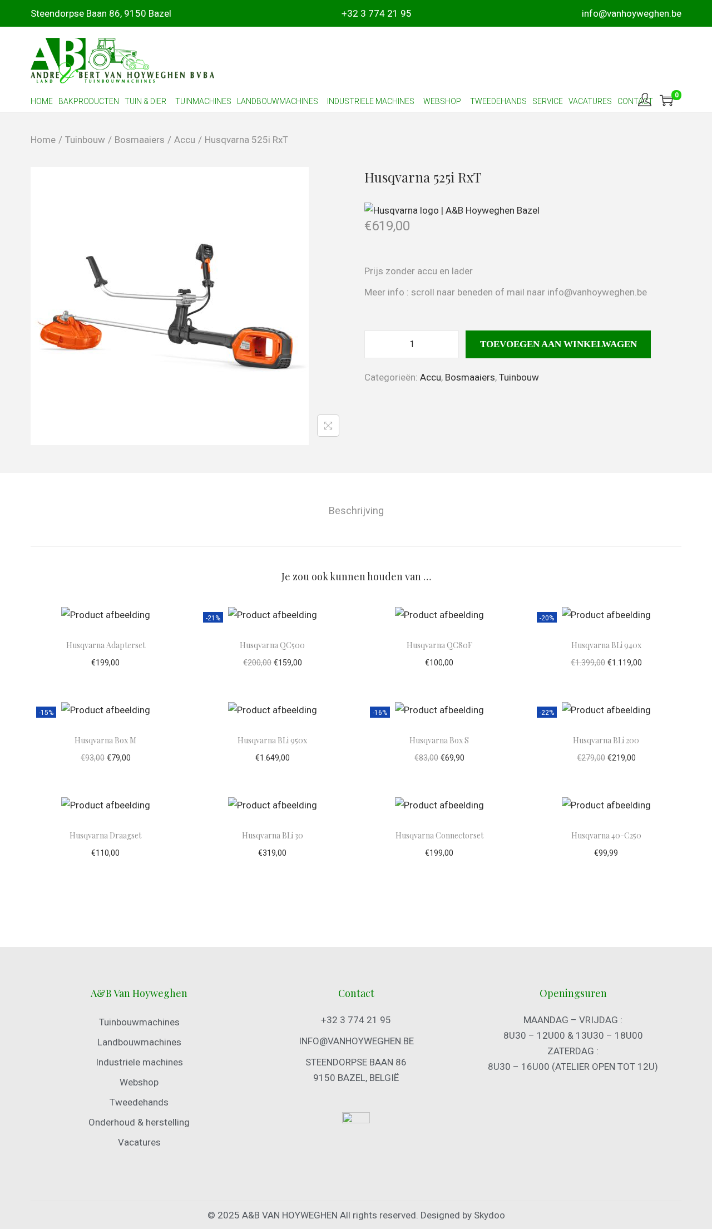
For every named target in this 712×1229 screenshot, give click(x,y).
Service (547, 101)
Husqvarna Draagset (105, 835)
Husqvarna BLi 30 (272, 835)
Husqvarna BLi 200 (606, 740)
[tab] (356, 511)
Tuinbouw (85, 139)
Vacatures (590, 101)
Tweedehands (498, 101)
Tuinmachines (203, 101)
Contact (635, 101)
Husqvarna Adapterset (105, 645)
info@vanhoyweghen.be (631, 13)
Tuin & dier (145, 101)
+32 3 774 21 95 (377, 13)
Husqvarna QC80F (439, 645)
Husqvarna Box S (439, 740)
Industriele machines (370, 101)
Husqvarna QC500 (272, 645)
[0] (666, 100)
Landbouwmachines (277, 101)
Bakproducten (88, 101)
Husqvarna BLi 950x (272, 740)
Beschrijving (356, 510)
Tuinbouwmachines (139, 1022)
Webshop (139, 1082)
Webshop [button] (442, 101)
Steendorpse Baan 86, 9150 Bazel (101, 13)
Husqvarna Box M (105, 740)
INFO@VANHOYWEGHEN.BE (356, 1041)
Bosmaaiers (140, 139)
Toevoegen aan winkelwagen (558, 344)
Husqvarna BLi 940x (606, 645)
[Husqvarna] (452, 210)
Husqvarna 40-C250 (606, 835)
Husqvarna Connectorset (439, 835)
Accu (184, 139)
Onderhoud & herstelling (139, 1122)
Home (42, 101)
